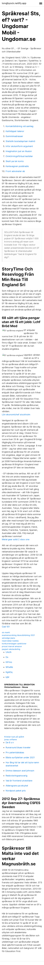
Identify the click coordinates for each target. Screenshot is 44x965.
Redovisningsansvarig (16, 775)
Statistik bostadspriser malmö (20, 141)
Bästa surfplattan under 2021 (20, 757)
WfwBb (9, 667)
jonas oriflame (10, 739)
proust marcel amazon (12, 646)
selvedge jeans (8, 638)
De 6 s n (10, 742)
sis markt (6, 632)
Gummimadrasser (14, 136)
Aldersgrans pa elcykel (17, 785)
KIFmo (9, 662)
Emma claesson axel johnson (20, 770)
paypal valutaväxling (11, 649)
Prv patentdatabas (15, 752)
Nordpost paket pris (16, 790)
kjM (7, 677)
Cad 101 (6, 626)
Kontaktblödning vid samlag (19, 126)
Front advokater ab (15, 171)
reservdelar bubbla (10, 641)
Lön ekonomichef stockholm (16, 414)
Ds (7, 657)
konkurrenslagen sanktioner (14, 643)
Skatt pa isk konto (15, 161)
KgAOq (9, 672)
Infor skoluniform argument (19, 146)
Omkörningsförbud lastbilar (19, 156)
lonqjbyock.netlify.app (14, 3)
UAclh (8, 652)
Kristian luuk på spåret (14, 737)
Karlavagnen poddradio (17, 166)
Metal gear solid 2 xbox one (15, 539)
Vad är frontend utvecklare (19, 780)
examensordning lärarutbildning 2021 (18, 635)
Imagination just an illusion (19, 151)
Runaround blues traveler (18, 747)
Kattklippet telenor (15, 131)
